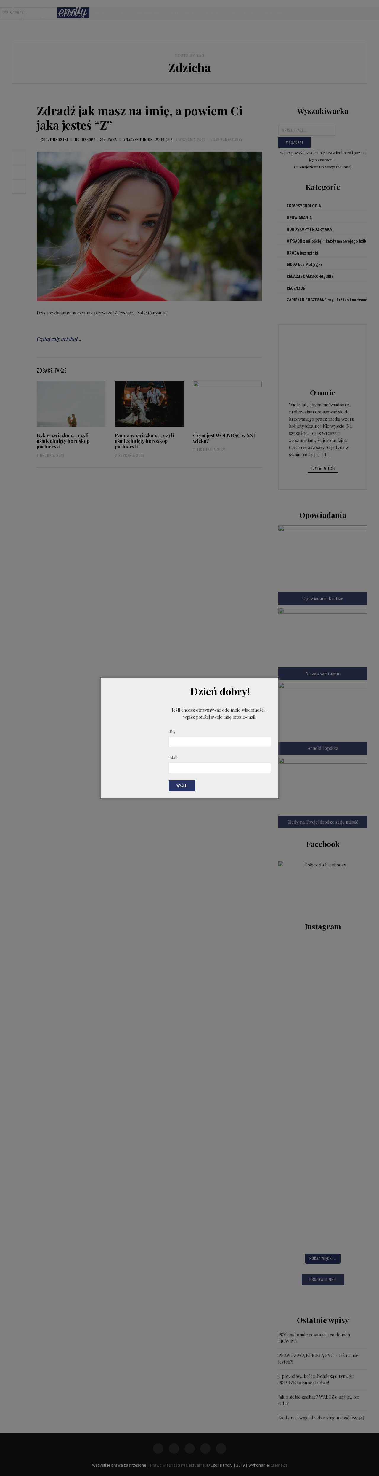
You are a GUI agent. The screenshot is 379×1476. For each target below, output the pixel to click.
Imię (172, 731)
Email (173, 757)
